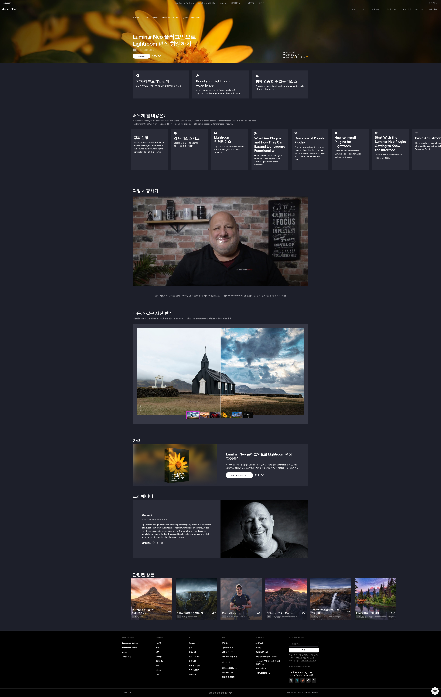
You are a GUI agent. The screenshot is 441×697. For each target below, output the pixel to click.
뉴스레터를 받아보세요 (297, 637)
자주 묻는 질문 (227, 647)
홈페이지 (136, 17)
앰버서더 (192, 652)
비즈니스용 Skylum (229, 668)
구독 (303, 650)
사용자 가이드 (227, 652)
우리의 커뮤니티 (262, 652)
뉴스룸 (258, 647)
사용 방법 (259, 643)
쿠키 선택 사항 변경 (229, 656)
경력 (190, 647)
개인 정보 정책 (194, 665)
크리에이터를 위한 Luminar (266, 656)
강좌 (157, 674)
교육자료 (146, 17)
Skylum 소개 (194, 643)
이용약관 (192, 661)
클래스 (155, 17)
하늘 (157, 665)
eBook (158, 670)
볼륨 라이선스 (227, 672)
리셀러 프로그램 (228, 677)
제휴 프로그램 (194, 656)
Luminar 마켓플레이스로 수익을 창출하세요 (268, 662)
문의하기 (192, 674)
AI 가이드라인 (194, 670)
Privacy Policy (308, 661)
